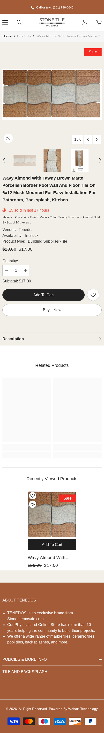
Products (24, 36)
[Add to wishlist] (32, 495)
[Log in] (85, 22)
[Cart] (99, 22)
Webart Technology (82, 709)
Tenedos (26, 230)
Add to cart (44, 295)
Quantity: (10, 261)
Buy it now (52, 310)
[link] (93, 295)
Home (7, 36)
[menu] (5, 22)
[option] (52, 94)
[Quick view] (32, 504)
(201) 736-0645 (63, 7)
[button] (88, 139)
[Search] (19, 22)
